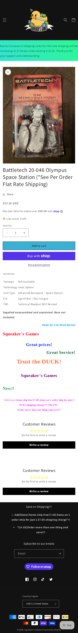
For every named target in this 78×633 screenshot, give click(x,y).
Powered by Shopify (51, 629)
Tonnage (8, 281)
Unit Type (9, 293)
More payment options (39, 264)
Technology (10, 287)
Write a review (38, 445)
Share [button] (10, 194)
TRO (5, 304)
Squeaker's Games (33, 629)
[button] (5, 20)
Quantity (7, 225)
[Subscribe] (60, 553)
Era (5, 298)
